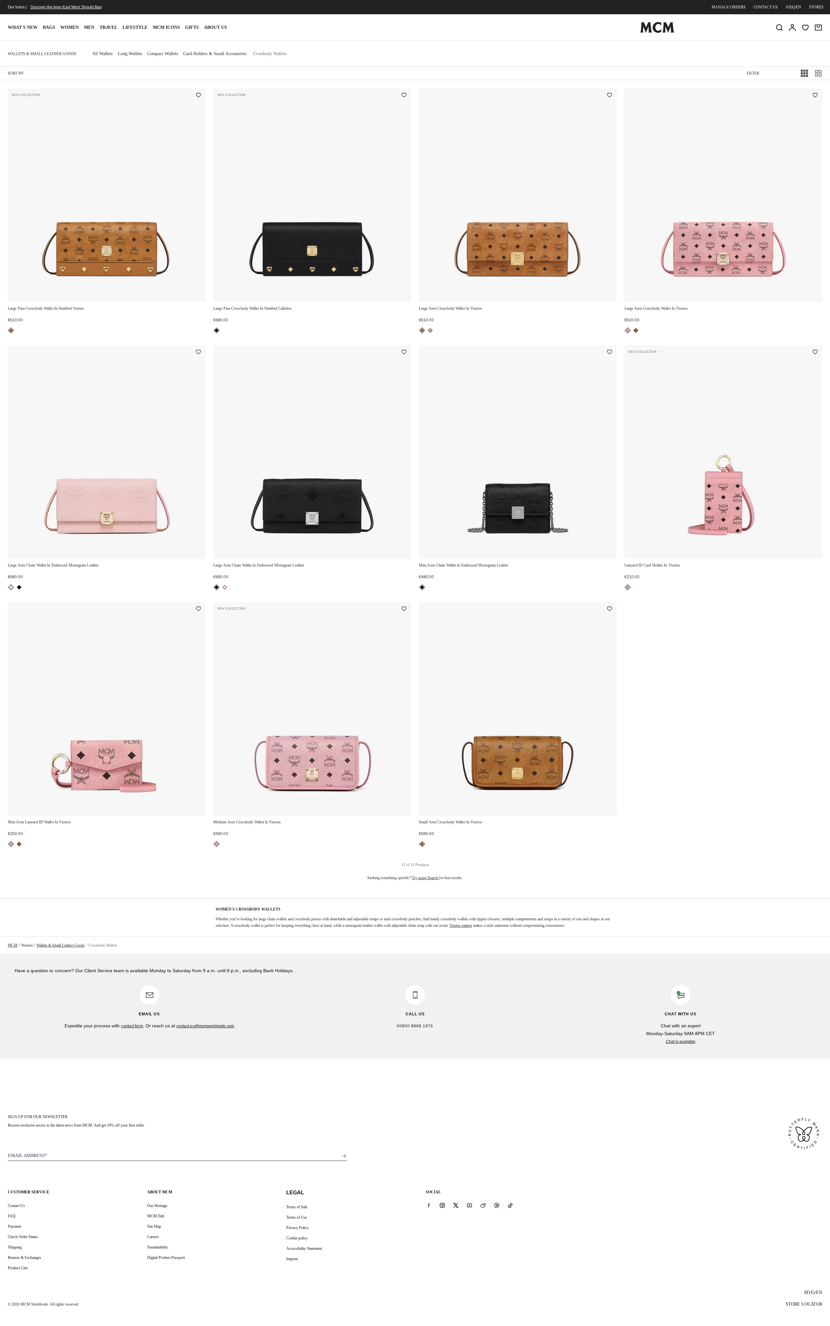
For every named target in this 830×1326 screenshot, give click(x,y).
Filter (753, 73)
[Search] (779, 27)
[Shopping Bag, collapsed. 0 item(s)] (818, 27)
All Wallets (102, 53)
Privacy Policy (297, 1227)
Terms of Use (296, 1217)
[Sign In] (792, 27)
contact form (132, 1026)
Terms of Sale (296, 1207)
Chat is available (680, 1041)
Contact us (765, 7)
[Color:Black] (216, 330)
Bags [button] (49, 27)
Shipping (15, 1247)
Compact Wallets (162, 53)
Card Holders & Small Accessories (214, 53)
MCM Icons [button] (166, 27)
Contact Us (16, 1205)
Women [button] (69, 27)
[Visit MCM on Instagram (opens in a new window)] (442, 1205)
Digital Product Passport (166, 1257)
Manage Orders (729, 7)
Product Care (18, 1268)
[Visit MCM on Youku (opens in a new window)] (497, 1205)
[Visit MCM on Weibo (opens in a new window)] (483, 1205)
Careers (153, 1237)
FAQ (12, 1216)
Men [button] (89, 27)
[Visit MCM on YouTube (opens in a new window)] (469, 1205)
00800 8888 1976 (415, 1026)
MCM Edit (155, 1216)
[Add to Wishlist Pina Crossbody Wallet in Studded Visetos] (198, 96)
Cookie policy (297, 1238)
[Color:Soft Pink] (430, 330)
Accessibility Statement (304, 1248)
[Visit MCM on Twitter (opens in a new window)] (456, 1205)
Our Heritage (157, 1205)
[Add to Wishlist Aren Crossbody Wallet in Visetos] (609, 96)
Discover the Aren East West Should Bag (66, 7)
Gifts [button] (192, 27)
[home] (657, 31)
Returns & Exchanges (24, 1257)
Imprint (292, 1259)
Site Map (154, 1226)
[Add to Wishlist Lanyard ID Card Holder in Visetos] (815, 352)
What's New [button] (23, 27)
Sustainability (157, 1247)
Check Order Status (23, 1237)
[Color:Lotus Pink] (11, 587)
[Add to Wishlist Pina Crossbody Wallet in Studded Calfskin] (404, 96)
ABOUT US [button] (215, 27)
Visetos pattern (460, 925)
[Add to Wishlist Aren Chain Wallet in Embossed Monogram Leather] (198, 352)
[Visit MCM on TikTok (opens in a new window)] (510, 1205)
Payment (14, 1226)
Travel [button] (108, 27)
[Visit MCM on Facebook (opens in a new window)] (429, 1205)
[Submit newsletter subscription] (344, 1156)
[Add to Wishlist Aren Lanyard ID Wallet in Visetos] (198, 609)
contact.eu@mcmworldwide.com (205, 1026)
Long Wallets (130, 53)
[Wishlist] (805, 27)
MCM (13, 945)
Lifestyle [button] (135, 27)
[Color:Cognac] (11, 330)
